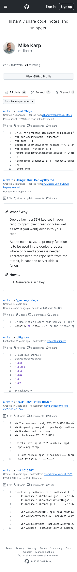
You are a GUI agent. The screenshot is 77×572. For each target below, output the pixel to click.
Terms (9, 548)
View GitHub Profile (38, 76)
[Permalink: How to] (7, 274)
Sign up (66, 7)
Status (43, 548)
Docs (68, 548)
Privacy (20, 548)
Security (32, 548)
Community (56, 548)
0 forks (21, 125)
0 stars (53, 125)
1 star (52, 484)
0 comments (37, 125)
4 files (10, 314)
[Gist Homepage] (26, 6)
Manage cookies (44, 551)
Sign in (50, 7)
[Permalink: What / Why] (7, 212)
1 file (9, 125)
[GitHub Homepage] (26, 561)
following (32, 65)
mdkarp (8, 111)
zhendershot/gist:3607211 (58, 474)
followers (15, 65)
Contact (27, 551)
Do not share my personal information (38, 555)
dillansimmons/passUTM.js (57, 114)
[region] (38, 151)
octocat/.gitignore (56, 341)
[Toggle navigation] (5, 6)
